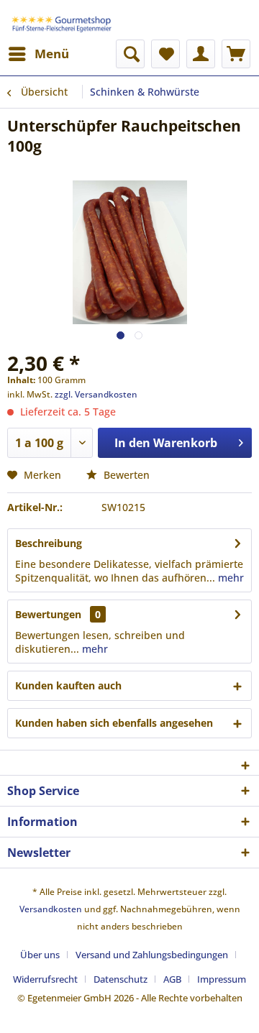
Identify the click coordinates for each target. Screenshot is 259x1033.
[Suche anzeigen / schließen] (130, 54)
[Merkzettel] (165, 54)
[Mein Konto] (200, 54)
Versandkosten (50, 909)
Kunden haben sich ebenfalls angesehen (114, 723)
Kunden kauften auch (68, 685)
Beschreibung (48, 543)
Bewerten (125, 475)
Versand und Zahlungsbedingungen (152, 954)
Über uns (40, 954)
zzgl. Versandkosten (96, 394)
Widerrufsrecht (45, 979)
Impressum (221, 979)
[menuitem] (38, 54)
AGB (172, 979)
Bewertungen (48, 614)
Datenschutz (120, 979)
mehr (229, 577)
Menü (52, 53)
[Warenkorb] (236, 54)
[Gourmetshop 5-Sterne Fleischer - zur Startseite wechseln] (62, 19)
